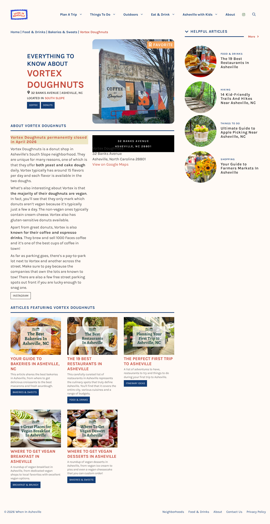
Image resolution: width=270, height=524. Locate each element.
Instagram (20, 295)
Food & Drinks (33, 32)
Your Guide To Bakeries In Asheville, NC (35, 363)
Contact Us (234, 512)
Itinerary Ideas (135, 383)
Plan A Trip (68, 14)
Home (15, 32)
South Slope (55, 98)
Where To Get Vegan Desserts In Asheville (91, 454)
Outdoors (130, 14)
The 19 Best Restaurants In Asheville (84, 363)
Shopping (228, 159)
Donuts (48, 105)
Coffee (33, 105)
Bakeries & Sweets (62, 32)
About (230, 14)
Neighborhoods (173, 512)
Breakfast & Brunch (25, 484)
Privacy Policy (256, 512)
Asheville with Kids (197, 14)
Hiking (226, 89)
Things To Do (100, 14)
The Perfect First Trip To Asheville (148, 361)
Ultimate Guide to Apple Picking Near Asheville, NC (239, 132)
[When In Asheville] (19, 14)
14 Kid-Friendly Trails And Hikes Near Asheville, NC (238, 98)
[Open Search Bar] (253, 14)
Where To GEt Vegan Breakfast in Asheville (33, 456)
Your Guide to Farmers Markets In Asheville (240, 168)
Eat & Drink (160, 14)
